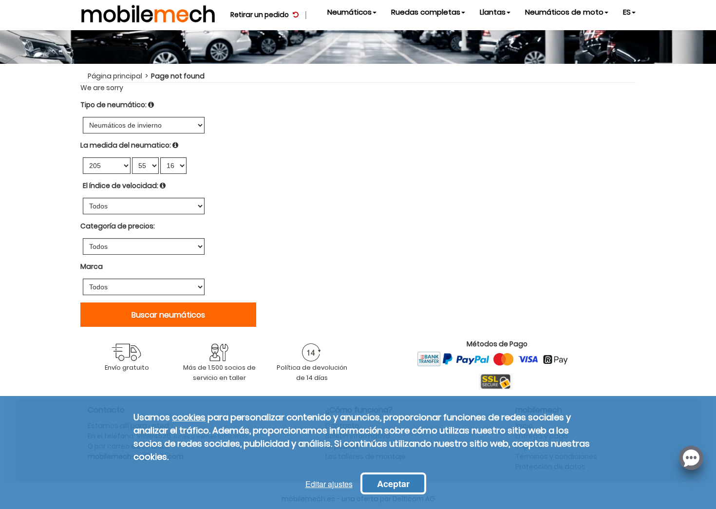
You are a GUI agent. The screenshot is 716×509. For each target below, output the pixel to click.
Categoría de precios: (117, 226)
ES (627, 12)
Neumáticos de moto (564, 12)
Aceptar (393, 483)
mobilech (148, 12)
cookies (189, 417)
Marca (91, 266)
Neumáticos (349, 12)
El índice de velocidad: (120, 185)
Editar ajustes (329, 484)
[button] (691, 457)
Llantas (493, 12)
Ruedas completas (425, 12)
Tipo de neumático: (113, 105)
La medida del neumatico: (125, 145)
